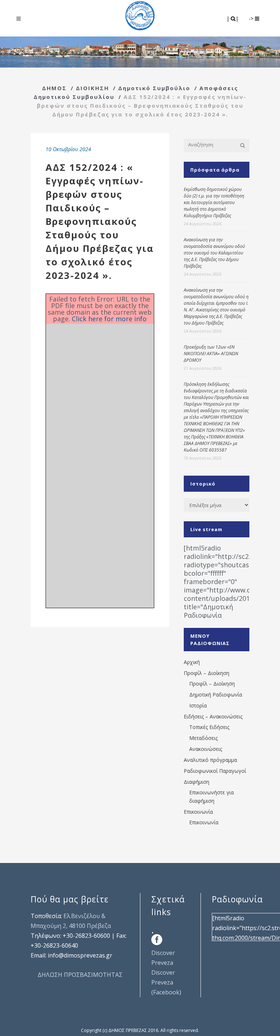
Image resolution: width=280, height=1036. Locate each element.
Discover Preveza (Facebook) (166, 982)
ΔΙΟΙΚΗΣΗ (92, 88)
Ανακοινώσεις (205, 748)
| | (233, 18)
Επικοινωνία (198, 811)
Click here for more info (109, 318)
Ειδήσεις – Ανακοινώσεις (213, 716)
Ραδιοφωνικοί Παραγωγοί (215, 770)
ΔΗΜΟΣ (54, 88)
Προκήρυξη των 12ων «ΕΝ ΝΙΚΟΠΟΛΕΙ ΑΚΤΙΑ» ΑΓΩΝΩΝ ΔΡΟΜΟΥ (211, 353)
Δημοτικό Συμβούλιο (154, 88)
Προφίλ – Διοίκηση (206, 672)
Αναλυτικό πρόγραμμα (210, 759)
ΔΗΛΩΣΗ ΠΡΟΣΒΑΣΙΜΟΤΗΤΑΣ (80, 975)
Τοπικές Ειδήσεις (209, 727)
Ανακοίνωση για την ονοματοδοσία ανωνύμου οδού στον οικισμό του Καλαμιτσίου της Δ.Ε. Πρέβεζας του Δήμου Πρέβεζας (214, 253)
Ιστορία (198, 705)
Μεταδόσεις (203, 737)
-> (252, 18)
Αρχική (192, 662)
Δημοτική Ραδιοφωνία (215, 694)
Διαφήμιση (196, 781)
